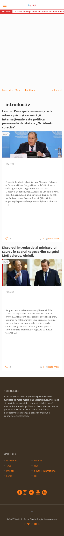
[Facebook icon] (25, 524)
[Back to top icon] (32, 511)
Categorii (6, 90)
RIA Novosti (12, 460)
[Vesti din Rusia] (32, 5)
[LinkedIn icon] (32, 524)
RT (35, 475)
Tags (18, 90)
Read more (53, 238)
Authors (30, 90)
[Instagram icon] (35, 524)
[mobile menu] (5, 5)
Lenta (9, 475)
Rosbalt (38, 460)
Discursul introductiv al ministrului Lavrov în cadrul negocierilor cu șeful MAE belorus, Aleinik (30, 251)
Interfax (10, 470)
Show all (58, 90)
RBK (36, 465)
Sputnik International (45, 470)
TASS (8, 465)
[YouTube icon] (39, 524)
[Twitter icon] (28, 524)
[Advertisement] (32, 47)
